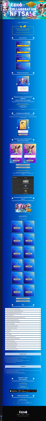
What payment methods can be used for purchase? (13, 338)
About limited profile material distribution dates (13, 319)
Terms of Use (18, 414)
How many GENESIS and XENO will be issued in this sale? (14, 313)
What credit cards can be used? (11, 340)
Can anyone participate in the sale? (11, 336)
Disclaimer (22, 414)
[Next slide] (29, 84)
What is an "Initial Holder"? (10, 315)
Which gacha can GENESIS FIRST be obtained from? (13, 321)
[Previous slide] (16, 84)
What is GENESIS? (9, 334)
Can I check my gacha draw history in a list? (12, 349)
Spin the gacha (16, 160)
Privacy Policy (27, 414)
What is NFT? (8, 332)
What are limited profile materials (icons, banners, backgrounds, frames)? (16, 317)
